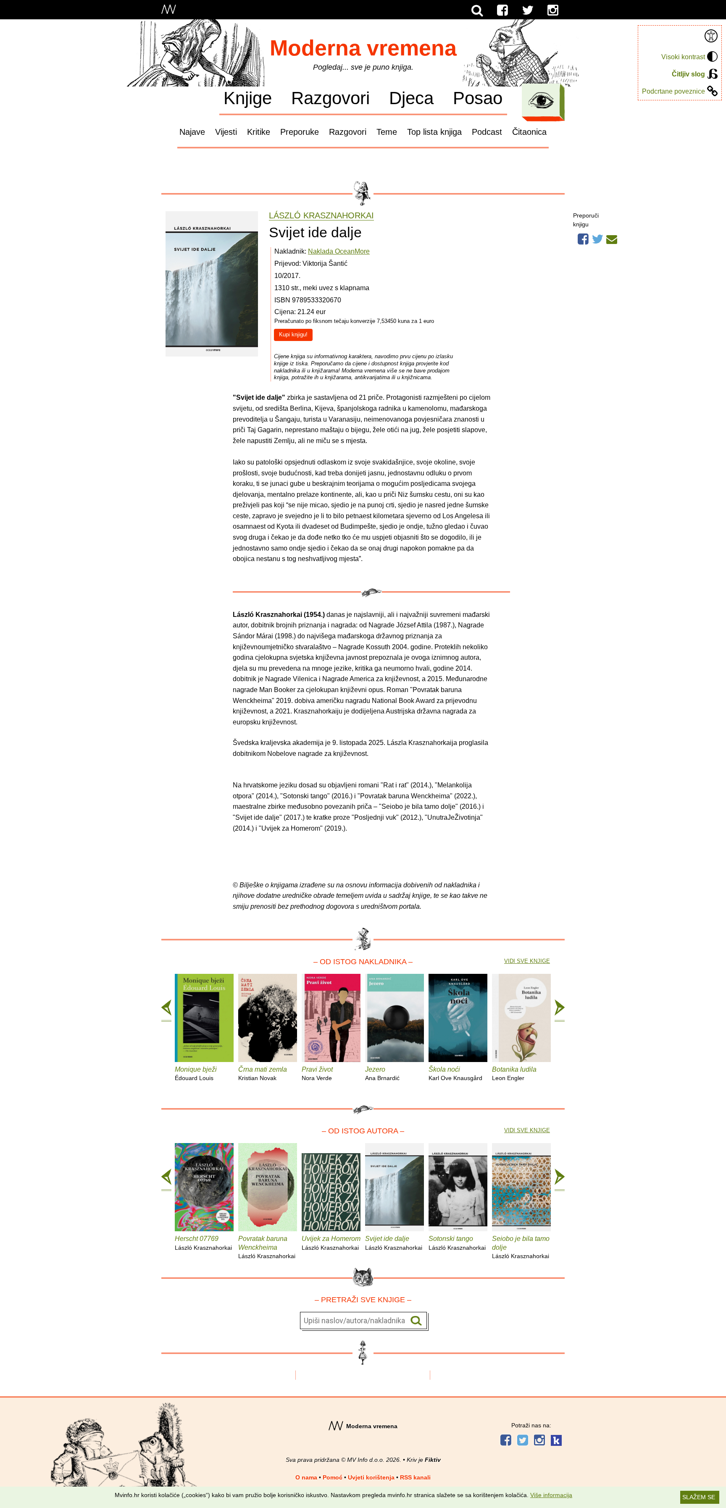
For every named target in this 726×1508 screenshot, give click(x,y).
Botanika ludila (514, 1074)
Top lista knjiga (434, 131)
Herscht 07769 (203, 1243)
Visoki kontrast (683, 56)
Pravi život (317, 1074)
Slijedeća (560, 1010)
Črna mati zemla (262, 1074)
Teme (386, 131)
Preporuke (299, 131)
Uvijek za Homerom (331, 1243)
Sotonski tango (457, 1243)
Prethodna (166, 1010)
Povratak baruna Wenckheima (266, 1247)
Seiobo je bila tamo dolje (521, 1247)
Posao (477, 97)
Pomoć (332, 1477)
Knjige (248, 97)
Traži (416, 1321)
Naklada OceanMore (339, 251)
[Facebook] (502, 10)
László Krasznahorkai (321, 215)
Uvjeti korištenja (371, 1477)
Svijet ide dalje (393, 1243)
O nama (306, 1477)
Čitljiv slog (688, 74)
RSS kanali (415, 1477)
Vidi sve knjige (527, 961)
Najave (192, 131)
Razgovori (330, 97)
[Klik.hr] (556, 1441)
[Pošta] (611, 238)
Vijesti (226, 131)
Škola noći (455, 1074)
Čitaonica (529, 131)
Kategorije (541, 100)
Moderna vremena (363, 48)
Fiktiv (433, 1459)
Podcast (487, 131)
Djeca (411, 97)
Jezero (382, 1074)
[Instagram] (553, 10)
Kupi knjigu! (293, 334)
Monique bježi (196, 1074)
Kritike (258, 131)
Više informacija (551, 1495)
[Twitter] (528, 10)
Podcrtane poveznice (673, 91)
